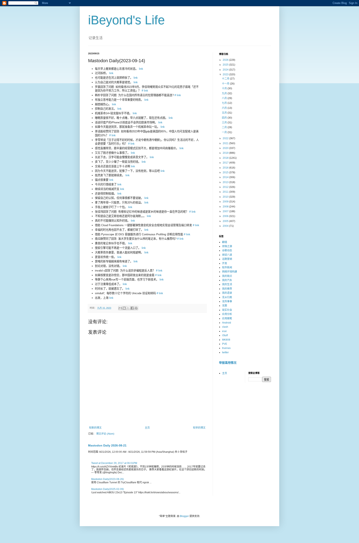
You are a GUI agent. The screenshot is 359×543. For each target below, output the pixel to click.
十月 (224, 88)
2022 (226, 138)
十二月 (226, 78)
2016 (226, 167)
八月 (224, 98)
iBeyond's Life (126, 20)
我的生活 (227, 284)
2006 (226, 216)
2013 (226, 182)
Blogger (184, 516)
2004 (226, 225)
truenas (226, 348)
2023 (226, 74)
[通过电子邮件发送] (120, 308)
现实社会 (227, 310)
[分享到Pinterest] (136, 308)
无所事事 (227, 301)
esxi (224, 331)
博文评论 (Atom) (105, 433)
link (141, 68)
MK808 (226, 339)
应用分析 (227, 314)
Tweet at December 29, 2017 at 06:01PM (114, 463)
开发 (224, 263)
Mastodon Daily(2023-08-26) (107, 479)
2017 (226, 162)
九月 (224, 93)
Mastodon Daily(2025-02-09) (107, 489)
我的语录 (227, 292)
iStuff (225, 335)
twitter (225, 352)
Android (226, 322)
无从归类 (227, 297)
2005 (226, 221)
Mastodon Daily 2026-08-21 (107, 445)
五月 (224, 112)
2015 (226, 172)
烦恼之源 (227, 246)
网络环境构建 (229, 271)
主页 (147, 427)
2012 (226, 187)
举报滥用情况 (227, 362)
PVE (224, 343)
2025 (226, 64)
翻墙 (224, 242)
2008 (226, 206)
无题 (224, 305)
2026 (226, 59)
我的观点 (227, 276)
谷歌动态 (227, 250)
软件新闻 (227, 267)
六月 (224, 108)
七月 (224, 103)
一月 (224, 132)
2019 (226, 152)
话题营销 (227, 259)
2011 (226, 191)
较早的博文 (199, 427)
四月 (224, 117)
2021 (226, 143)
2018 (226, 157)
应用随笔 (227, 318)
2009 (226, 201)
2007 (226, 211)
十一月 (226, 83)
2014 (226, 177)
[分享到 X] (128, 308)
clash (225, 326)
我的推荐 (227, 288)
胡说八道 (227, 254)
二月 (224, 127)
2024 (226, 69)
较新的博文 (95, 427)
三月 (224, 122)
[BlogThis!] (124, 308)
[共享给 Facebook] (132, 308)
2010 (226, 196)
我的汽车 (227, 280)
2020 (226, 148)
